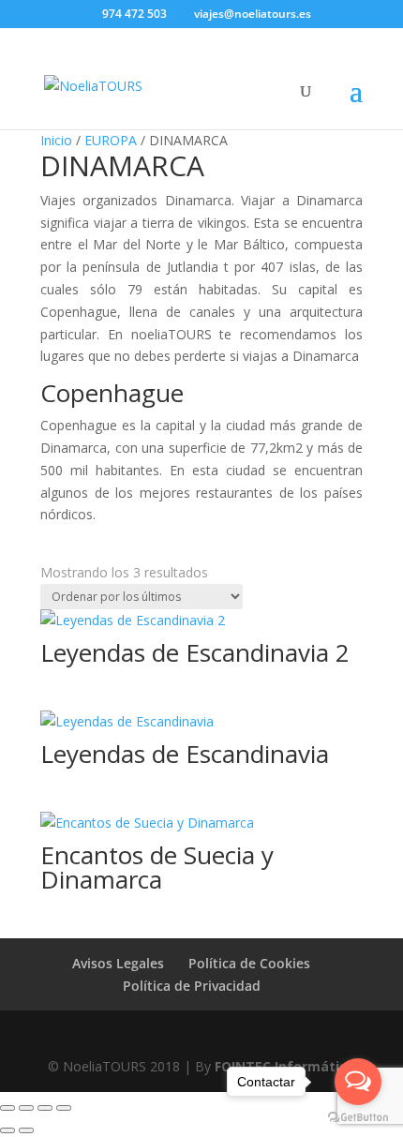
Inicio (56, 140)
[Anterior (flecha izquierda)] (7, 1130)
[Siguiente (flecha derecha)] (26, 1130)
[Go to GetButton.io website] (358, 1118)
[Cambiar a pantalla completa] (26, 1108)
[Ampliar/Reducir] (7, 1108)
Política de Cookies (249, 963)
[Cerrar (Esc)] (63, 1108)
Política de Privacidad (192, 986)
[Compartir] (44, 1108)
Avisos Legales (118, 963)
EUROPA (110, 140)
